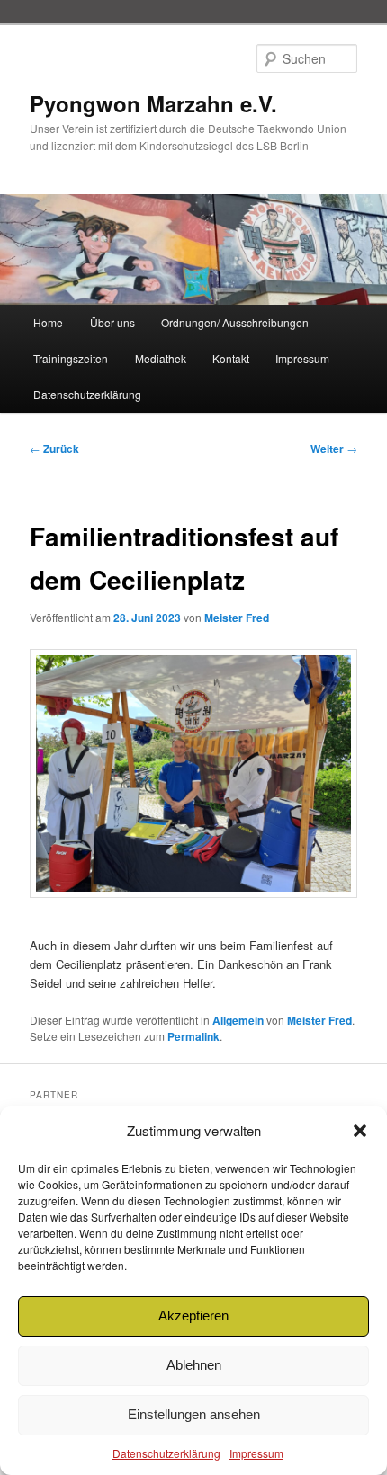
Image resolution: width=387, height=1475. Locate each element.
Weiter (333, 448)
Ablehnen (193, 1365)
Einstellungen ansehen (194, 1414)
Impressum (257, 1453)
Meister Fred (236, 617)
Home (48, 322)
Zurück (54, 448)
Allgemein (238, 1020)
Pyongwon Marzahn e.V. (153, 103)
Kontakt (230, 358)
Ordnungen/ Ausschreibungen (235, 322)
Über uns (112, 322)
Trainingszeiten (70, 358)
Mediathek (160, 358)
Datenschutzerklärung (166, 1453)
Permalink (193, 1036)
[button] (360, 1131)
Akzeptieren (193, 1315)
